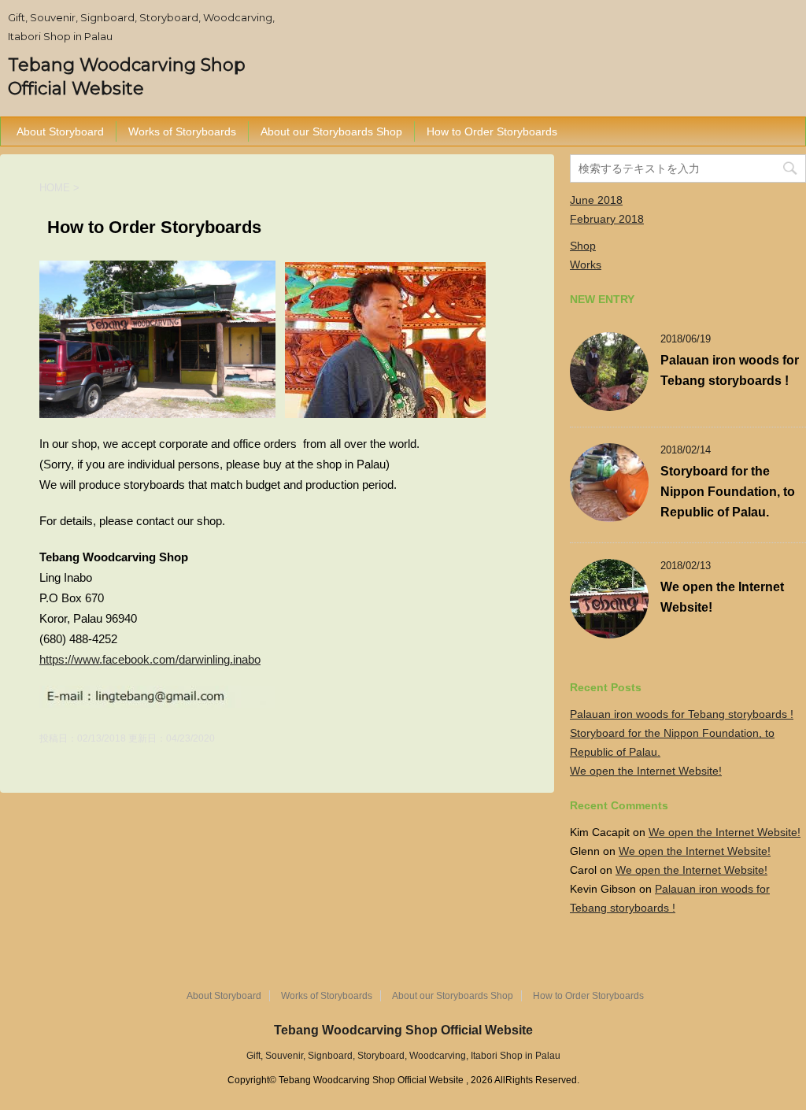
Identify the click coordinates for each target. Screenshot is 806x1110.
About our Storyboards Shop (331, 131)
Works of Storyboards (182, 131)
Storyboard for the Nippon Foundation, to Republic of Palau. (727, 491)
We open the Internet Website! (646, 770)
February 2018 (607, 219)
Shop (583, 245)
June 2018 (596, 200)
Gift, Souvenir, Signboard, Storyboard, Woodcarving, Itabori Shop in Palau (403, 1055)
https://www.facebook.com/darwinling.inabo (150, 659)
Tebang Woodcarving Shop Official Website (403, 1030)
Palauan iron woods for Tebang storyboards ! (681, 714)
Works (585, 264)
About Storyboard (60, 131)
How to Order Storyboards (492, 131)
